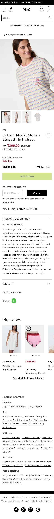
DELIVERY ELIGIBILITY (14, 187)
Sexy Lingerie (35, 406)
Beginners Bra (9, 427)
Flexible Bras (36, 423)
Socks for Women (11, 479)
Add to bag (27, 176)
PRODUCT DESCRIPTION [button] (16, 218)
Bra (4, 416)
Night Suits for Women (39, 461)
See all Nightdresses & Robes (28, 378)
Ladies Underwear (11, 437)
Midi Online (33, 448)
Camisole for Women (41, 475)
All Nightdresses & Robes (19, 34)
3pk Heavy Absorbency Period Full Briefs (35, 371)
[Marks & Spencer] (27, 11)
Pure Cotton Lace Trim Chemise (11, 368)
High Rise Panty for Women (26, 441)
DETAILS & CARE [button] (11, 292)
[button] (10, 355)
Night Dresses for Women (38, 465)
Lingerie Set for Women (14, 406)
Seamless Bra (15, 416)
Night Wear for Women (14, 461)
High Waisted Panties (22, 444)
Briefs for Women (31, 437)
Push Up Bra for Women (14, 423)
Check (36, 193)
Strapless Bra (25, 420)
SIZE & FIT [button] (8, 283)
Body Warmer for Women (15, 475)
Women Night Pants (12, 465)
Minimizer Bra (41, 420)
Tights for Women (32, 479)
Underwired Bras (32, 416)
